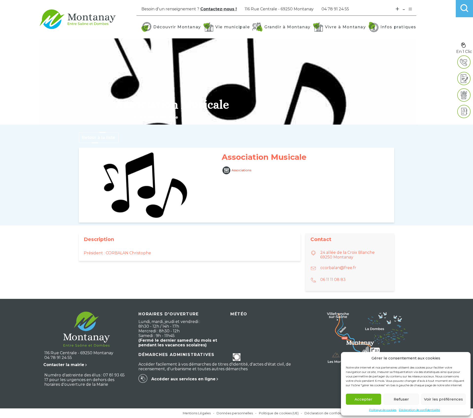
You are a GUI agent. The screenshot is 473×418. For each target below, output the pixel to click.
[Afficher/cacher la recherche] (464, 8)
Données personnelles (235, 413)
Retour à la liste (98, 137)
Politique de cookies (382, 410)
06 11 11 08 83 (333, 279)
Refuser (401, 399)
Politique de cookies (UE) (279, 413)
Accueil (122, 117)
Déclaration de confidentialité (419, 410)
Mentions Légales (197, 413)
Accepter (363, 399)
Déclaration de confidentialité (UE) (331, 413)
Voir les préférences (443, 399)
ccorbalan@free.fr (338, 267)
